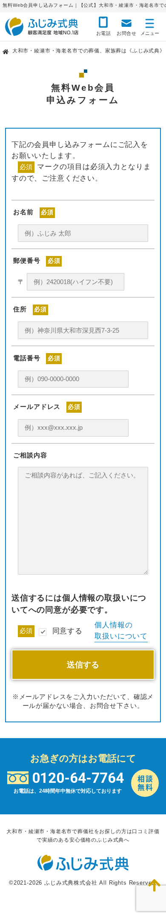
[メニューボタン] (150, 25)
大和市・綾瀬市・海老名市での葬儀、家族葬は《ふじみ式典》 (88, 51)
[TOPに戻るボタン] (154, 886)
